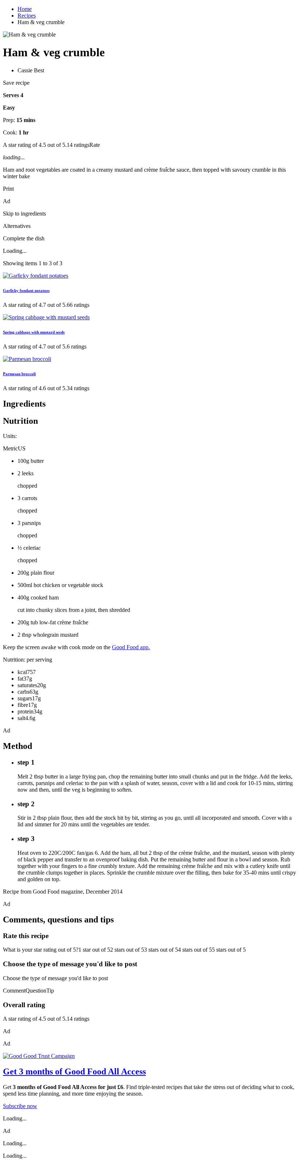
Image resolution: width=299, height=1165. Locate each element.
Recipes (27, 15)
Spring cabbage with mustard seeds (34, 332)
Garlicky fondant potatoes (26, 290)
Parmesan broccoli (19, 374)
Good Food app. (131, 647)
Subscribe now (20, 1106)
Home (25, 9)
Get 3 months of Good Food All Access (74, 1071)
